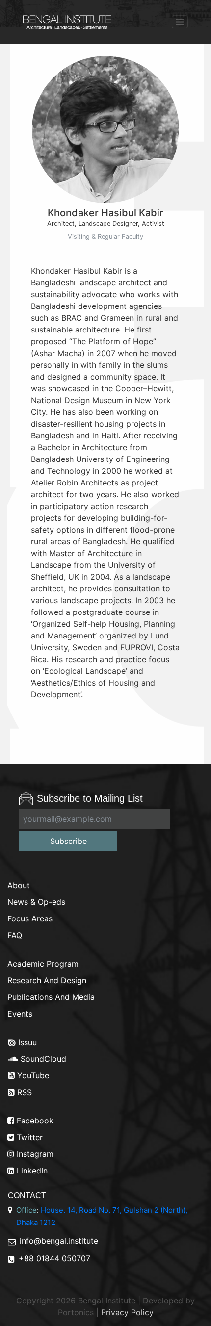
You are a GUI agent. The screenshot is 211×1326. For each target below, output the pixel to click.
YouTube (32, 1075)
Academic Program (43, 964)
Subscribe (68, 841)
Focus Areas (30, 918)
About (18, 885)
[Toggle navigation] (180, 21)
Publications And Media (51, 997)
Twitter (28, 1137)
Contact (27, 1195)
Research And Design (46, 980)
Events (19, 1014)
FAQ (14, 935)
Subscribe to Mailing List (90, 798)
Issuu (26, 1042)
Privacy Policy (127, 1312)
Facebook (33, 1120)
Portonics (76, 1312)
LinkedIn (31, 1170)
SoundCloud (42, 1059)
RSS (23, 1092)
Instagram (33, 1154)
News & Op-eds (36, 902)
